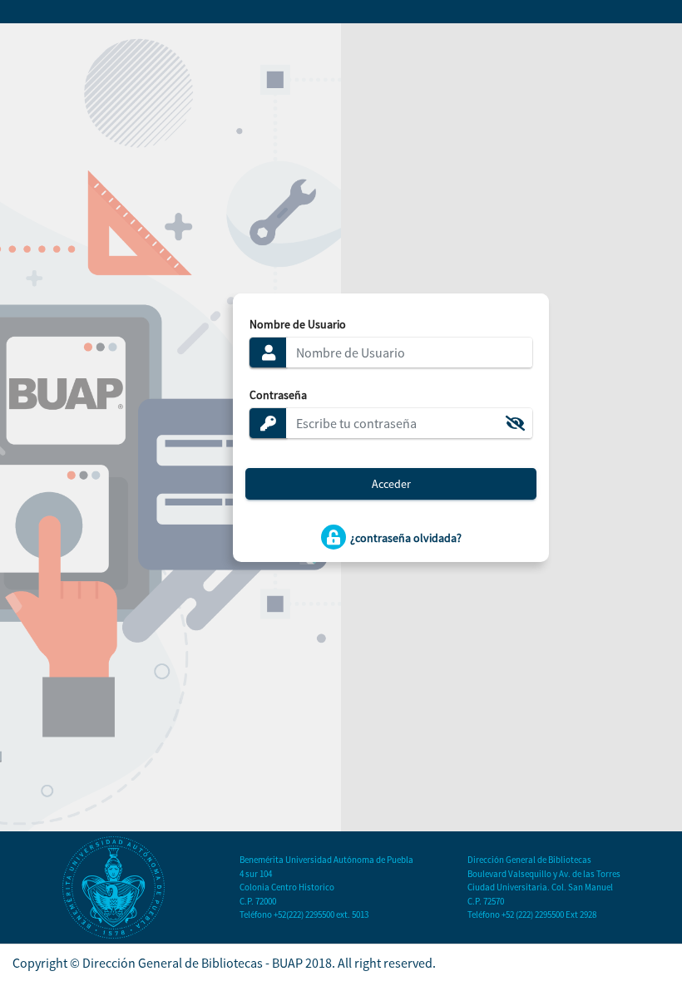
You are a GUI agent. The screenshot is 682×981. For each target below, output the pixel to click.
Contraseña (278, 394)
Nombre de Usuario (298, 324)
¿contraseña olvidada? (405, 537)
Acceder (391, 483)
